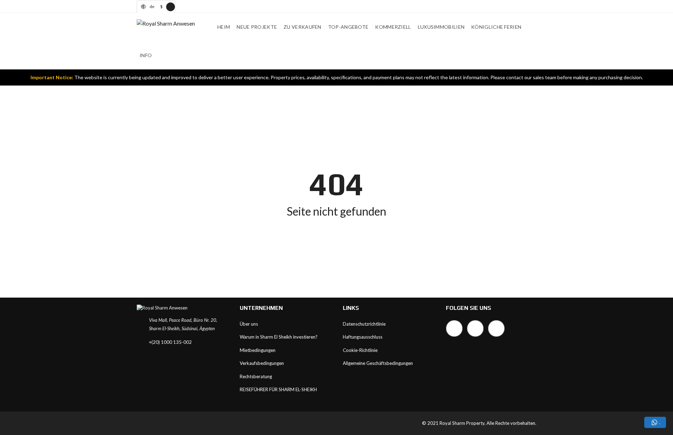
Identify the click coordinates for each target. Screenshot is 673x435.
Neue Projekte (257, 27)
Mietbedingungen (258, 350)
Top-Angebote (348, 27)
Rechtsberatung (256, 376)
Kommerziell (393, 27)
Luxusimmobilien (441, 27)
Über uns (249, 324)
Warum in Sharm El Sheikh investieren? (279, 337)
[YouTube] (496, 328)
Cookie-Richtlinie (360, 350)
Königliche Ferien (496, 27)
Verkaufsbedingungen (262, 363)
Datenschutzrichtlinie (364, 324)
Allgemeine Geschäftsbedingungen (378, 363)
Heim (223, 27)
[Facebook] (454, 328)
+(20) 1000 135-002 (170, 342)
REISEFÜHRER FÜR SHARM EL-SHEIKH (278, 389)
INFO (146, 55)
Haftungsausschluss (362, 337)
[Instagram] (475, 328)
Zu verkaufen (302, 27)
